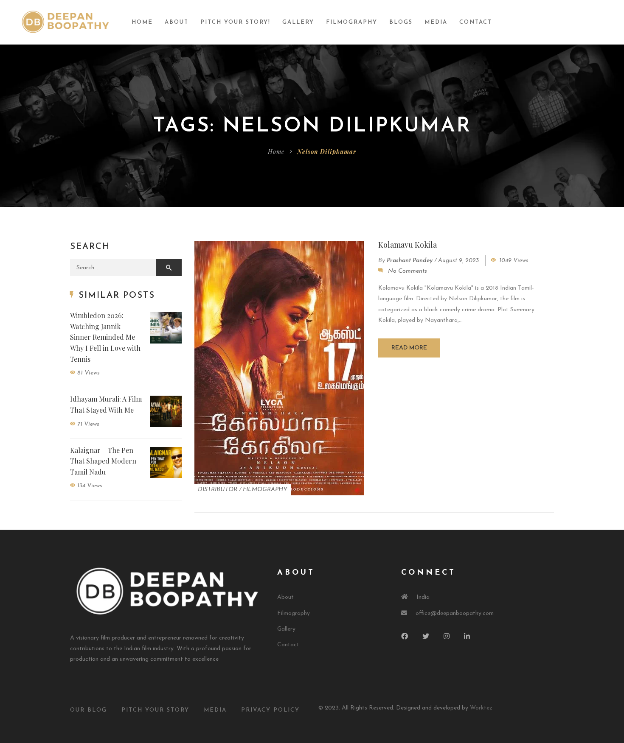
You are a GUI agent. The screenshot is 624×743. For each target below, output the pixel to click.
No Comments (407, 271)
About (176, 22)
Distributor (217, 489)
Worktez (481, 708)
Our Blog (88, 710)
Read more (409, 348)
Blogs (401, 22)
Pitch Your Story (155, 710)
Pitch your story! (235, 22)
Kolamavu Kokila (407, 245)
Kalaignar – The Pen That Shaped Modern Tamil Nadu (103, 461)
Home (142, 22)
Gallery (298, 22)
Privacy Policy (270, 710)
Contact (475, 22)
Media (435, 22)
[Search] (169, 267)
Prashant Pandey (410, 260)
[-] (65, 22)
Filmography (351, 22)
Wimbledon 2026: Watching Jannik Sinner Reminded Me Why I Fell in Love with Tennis (105, 337)
